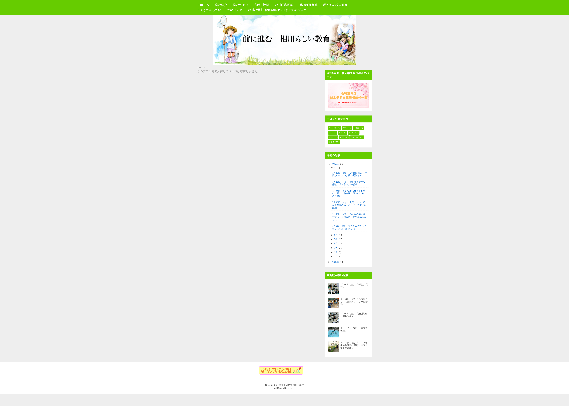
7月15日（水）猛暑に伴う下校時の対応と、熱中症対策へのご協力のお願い (349, 193)
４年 (341, 132)
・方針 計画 (260, 5)
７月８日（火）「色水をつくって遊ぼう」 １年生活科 (354, 302)
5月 (336, 239)
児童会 (332, 142)
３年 (331, 132)
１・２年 (333, 128)
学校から (355, 137)
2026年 (335, 164)
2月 (336, 252)
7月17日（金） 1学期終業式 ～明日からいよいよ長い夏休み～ (349, 174)
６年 (342, 137)
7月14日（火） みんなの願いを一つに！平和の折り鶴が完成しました (349, 217)
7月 (336, 168)
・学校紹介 (219, 5)
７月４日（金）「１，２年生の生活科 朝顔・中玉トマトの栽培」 (354, 345)
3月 (336, 248)
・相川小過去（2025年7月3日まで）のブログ (276, 10)
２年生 (356, 128)
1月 (336, 256)
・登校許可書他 (306, 5)
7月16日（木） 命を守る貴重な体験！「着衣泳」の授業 (348, 183)
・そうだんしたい (209, 10)
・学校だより (239, 5)
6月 (336, 235)
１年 (345, 128)
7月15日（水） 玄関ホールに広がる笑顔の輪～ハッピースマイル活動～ (349, 205)
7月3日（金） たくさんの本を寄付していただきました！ (349, 227)
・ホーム (203, 5)
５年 (331, 137)
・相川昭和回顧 (282, 5)
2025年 (335, 262)
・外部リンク (233, 10)
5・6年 (352, 132)
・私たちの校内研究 (333, 5)
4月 (336, 243)
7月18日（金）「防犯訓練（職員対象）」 (353, 314)
